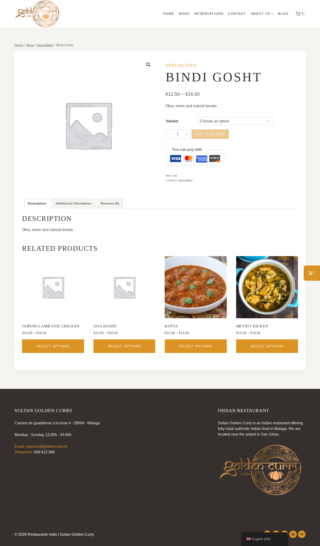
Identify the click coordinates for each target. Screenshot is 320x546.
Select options (53, 346)
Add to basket (210, 134)
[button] (148, 65)
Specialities (181, 66)
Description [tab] (37, 203)
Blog (283, 13)
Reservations (208, 13)
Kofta (171, 326)
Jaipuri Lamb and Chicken (51, 326)
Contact (237, 13)
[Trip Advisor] (301, 534)
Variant (172, 121)
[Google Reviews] (293, 534)
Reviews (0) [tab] (110, 203)
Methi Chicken (252, 326)
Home (168, 13)
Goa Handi (105, 326)
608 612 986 (44, 452)
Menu (184, 13)
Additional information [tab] (74, 203)
